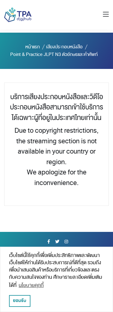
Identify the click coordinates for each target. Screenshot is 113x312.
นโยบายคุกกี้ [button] (31, 285)
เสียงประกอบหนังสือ (64, 46)
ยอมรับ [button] (19, 300)
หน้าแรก (32, 46)
